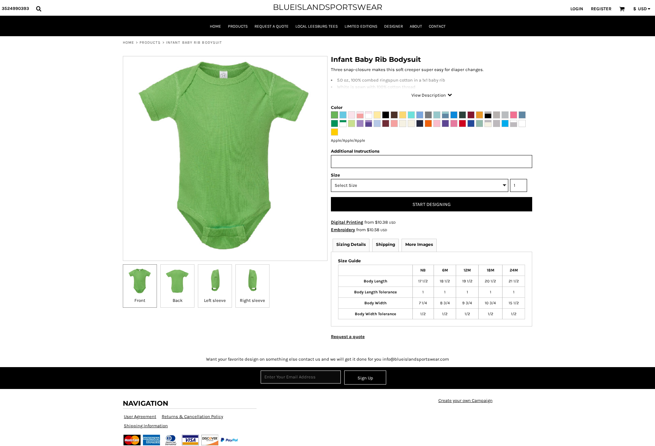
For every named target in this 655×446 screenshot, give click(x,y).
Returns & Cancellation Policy (192, 416)
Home (128, 42)
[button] (38, 8)
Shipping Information (146, 425)
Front (139, 300)
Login (576, 8)
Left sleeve (215, 300)
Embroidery (343, 229)
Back (178, 300)
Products (150, 42)
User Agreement (140, 416)
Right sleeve (252, 300)
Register (601, 8)
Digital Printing (347, 222)
